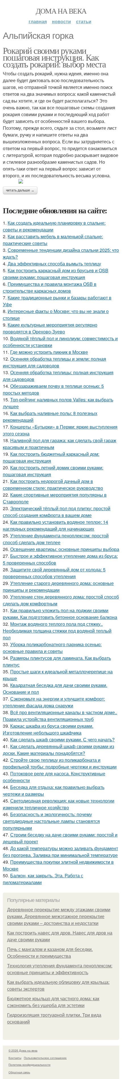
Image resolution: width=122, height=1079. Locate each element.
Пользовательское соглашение (45, 1058)
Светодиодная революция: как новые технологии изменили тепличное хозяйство (58, 804)
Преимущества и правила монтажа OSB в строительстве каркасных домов (49, 287)
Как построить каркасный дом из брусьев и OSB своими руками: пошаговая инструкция (55, 273)
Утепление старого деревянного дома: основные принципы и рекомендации (58, 586)
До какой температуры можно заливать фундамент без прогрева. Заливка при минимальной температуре (60, 851)
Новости (61, 21)
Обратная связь (19, 1072)
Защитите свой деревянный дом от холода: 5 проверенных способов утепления (54, 573)
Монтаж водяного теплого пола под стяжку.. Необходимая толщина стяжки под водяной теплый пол (57, 631)
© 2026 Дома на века (23, 1050)
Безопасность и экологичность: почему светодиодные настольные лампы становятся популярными (51, 821)
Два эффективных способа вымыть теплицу (54, 263)
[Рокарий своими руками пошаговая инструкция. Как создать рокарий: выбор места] (61, 181)
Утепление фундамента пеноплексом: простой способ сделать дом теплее (56, 539)
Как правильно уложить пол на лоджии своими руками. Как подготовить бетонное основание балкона (60, 613)
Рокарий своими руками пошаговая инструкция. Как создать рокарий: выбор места (54, 57)
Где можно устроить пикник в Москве (49, 352)
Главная (38, 21)
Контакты (15, 1058)
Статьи (83, 21)
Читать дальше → (20, 190)
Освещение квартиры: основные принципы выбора (64, 549)
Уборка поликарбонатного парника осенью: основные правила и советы (52, 647)
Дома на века (61, 11)
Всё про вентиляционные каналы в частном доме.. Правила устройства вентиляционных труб (60, 715)
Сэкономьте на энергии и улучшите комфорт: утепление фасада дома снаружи (54, 702)
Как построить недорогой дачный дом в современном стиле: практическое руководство (53, 484)
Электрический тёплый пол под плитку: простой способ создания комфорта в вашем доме (56, 511)
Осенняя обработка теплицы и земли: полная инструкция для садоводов (54, 362)
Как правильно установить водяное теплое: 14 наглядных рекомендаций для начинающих (55, 525)
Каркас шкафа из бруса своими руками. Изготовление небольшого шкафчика (48, 729)
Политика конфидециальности (30, 1065)
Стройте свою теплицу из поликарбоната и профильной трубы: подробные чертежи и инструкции (60, 763)
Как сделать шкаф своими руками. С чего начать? (62, 739)
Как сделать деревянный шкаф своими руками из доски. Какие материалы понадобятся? (58, 749)
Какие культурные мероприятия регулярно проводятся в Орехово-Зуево (50, 328)
